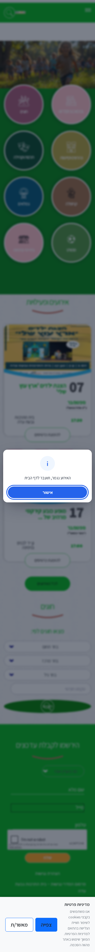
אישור (47, 492)
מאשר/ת (19, 924)
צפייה (46, 924)
